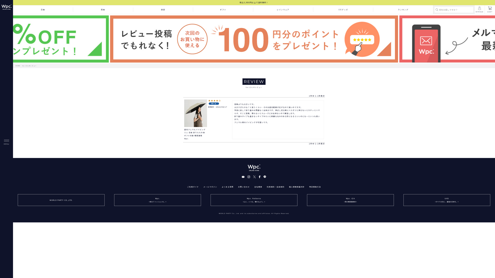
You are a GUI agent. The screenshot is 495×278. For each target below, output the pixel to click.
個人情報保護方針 (297, 187)
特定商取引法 (315, 187)
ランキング (403, 9)
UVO (447, 200)
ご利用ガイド (193, 187)
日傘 (43, 9)
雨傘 (103, 9)
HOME (18, 66)
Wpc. (157, 200)
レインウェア (283, 9)
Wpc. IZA (350, 200)
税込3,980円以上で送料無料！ (254, 2)
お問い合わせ (244, 187)
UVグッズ (343, 9)
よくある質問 (227, 187)
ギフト (223, 9)
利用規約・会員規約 (275, 187)
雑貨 (163, 9)
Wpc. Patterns (254, 200)
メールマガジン (210, 187)
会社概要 (258, 187)
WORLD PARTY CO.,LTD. (61, 200)
